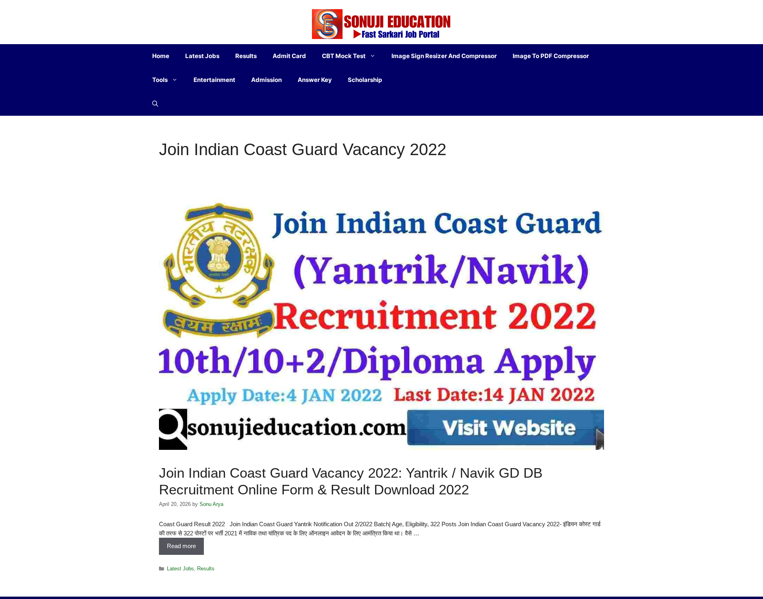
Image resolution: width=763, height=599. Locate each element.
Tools (160, 80)
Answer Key (315, 80)
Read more (181, 546)
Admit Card (289, 56)
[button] (155, 104)
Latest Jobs (202, 56)
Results (246, 56)
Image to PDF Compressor (551, 56)
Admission (266, 80)
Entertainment (214, 80)
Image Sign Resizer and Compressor (444, 56)
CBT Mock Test (344, 56)
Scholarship (365, 80)
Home (160, 56)
